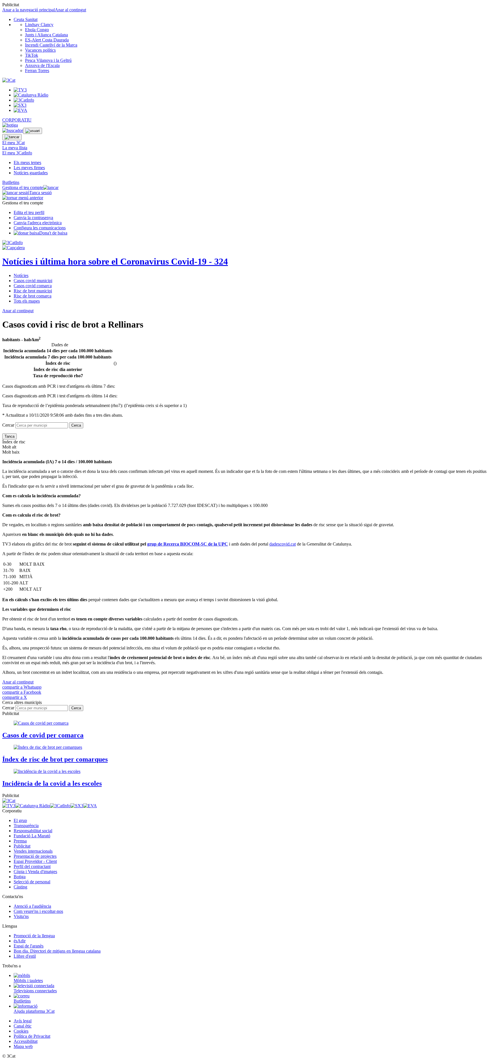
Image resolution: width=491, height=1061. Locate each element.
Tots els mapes (27, 301)
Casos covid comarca (33, 285)
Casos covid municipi (33, 280)
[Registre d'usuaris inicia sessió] (32, 131)
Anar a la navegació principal (28, 9)
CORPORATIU (17, 120)
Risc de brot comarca (32, 295)
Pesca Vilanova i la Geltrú (48, 60)
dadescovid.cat (282, 544)
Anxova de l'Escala (42, 65)
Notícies (21, 275)
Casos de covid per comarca (43, 735)
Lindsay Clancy (39, 24)
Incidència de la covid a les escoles (52, 783)
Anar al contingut (70, 9)
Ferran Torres (37, 70)
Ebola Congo (37, 29)
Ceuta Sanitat (26, 19)
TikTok (31, 55)
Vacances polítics (40, 50)
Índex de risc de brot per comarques (55, 759)
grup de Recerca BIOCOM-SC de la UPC (187, 544)
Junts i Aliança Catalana (46, 34)
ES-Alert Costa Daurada (47, 39)
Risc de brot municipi (33, 290)
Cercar (8, 425)
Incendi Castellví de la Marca (51, 45)
